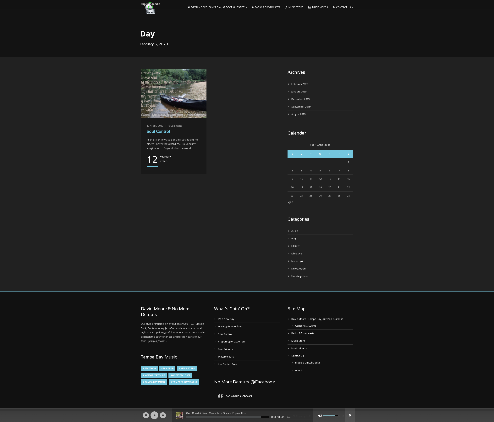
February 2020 (299, 84)
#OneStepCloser (180, 375)
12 (320, 178)
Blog (293, 238)
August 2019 (298, 114)
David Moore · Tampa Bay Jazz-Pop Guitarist (217, 7)
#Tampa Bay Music (154, 381)
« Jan (290, 202)
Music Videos (320, 7)
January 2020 (298, 91)
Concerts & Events (305, 325)
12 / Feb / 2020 (155, 125)
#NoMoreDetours (154, 375)
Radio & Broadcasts (267, 7)
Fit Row (295, 246)
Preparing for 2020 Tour (232, 341)
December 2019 (300, 99)
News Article (298, 268)
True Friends (225, 349)
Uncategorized (300, 276)
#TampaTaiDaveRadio (184, 381)
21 (339, 187)
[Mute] (320, 416)
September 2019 (300, 106)
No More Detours (239, 396)
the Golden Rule (227, 364)
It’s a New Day (226, 319)
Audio (294, 231)
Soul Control (158, 132)
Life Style (296, 253)
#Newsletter (187, 368)
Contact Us (343, 7)
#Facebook (149, 368)
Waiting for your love (230, 326)
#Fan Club (167, 368)
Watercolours (226, 356)
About (298, 370)
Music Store (295, 7)
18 (311, 187)
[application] (247, 415)
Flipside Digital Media (307, 362)
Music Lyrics (298, 261)
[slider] (227, 417)
